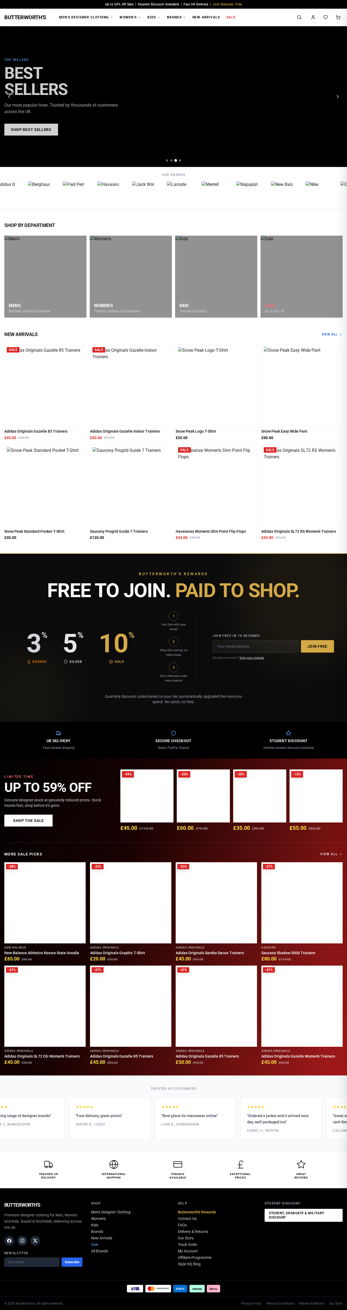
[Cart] (338, 17)
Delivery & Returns (193, 1231)
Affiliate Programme (194, 1257)
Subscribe (72, 1262)
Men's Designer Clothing (84, 17)
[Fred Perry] (65, 192)
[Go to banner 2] (171, 160)
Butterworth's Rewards (197, 1212)
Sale (231, 17)
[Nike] (308, 192)
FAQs (182, 1225)
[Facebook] (9, 1241)
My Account (188, 1251)
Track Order (187, 1244)
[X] (35, 1241)
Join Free (317, 646)
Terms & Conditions (280, 1303)
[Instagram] (22, 1241)
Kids (151, 17)
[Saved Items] (325, 17)
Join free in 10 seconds (236, 636)
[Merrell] (204, 192)
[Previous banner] (9, 96)
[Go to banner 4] (180, 160)
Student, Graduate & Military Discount (296, 1215)
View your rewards (251, 658)
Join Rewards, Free (227, 4)
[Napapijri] (238, 192)
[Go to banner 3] (175, 160)
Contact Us (187, 1218)
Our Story (186, 1238)
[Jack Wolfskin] (134, 192)
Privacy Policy (251, 1303)
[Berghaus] (30, 192)
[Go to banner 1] (167, 160)
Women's (128, 17)
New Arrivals (206, 17)
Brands (174, 17)
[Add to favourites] (79, 350)
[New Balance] (273, 192)
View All (330, 334)
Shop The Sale (28, 820)
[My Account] (313, 17)
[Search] (299, 17)
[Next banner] (338, 96)
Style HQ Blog (189, 1264)
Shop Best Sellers (31, 129)
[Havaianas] (99, 192)
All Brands (99, 1251)
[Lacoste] (169, 192)
